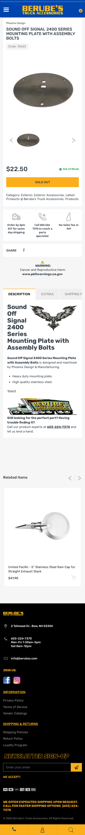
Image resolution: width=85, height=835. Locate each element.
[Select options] (73, 578)
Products (72, 199)
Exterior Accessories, (49, 195)
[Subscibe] (76, 767)
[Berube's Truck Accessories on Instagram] (16, 680)
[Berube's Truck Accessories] (42, 9)
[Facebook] (23, 250)
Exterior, (27, 195)
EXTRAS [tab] (47, 294)
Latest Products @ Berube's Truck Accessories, (40, 197)
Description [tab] (19, 294)
